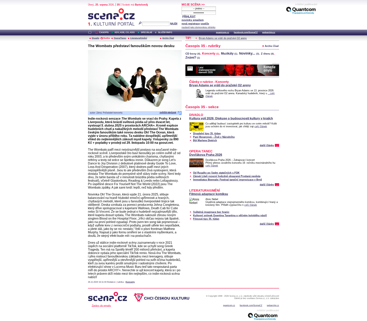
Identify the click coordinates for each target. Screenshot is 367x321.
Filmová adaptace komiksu (208, 194)
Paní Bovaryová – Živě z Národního (214, 137)
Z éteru (267, 53)
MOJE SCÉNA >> (193, 4)
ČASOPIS (104, 32)
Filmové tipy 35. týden (206, 218)
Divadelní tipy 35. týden (207, 133)
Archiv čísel (168, 38)
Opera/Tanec (120, 38)
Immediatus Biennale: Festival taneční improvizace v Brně (227, 179)
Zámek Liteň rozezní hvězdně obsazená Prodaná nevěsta (226, 176)
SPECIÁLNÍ (146, 32)
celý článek (260, 126)
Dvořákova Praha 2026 (205, 154)
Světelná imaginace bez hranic (211, 212)
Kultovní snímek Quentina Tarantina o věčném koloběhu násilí (230, 215)
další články (267, 145)
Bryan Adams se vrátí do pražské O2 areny (223, 38)
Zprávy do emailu (101, 305)
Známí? (192, 57)
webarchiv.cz (268, 32)
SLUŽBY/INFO (165, 32)
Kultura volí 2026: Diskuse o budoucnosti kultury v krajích (231, 118)
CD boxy (192, 53)
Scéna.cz (94, 9)
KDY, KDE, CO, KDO (125, 32)
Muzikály (229, 53)
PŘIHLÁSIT (189, 16)
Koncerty (130, 282)
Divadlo (95, 38)
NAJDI (173, 23)
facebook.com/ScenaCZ (246, 32)
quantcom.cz (222, 32)
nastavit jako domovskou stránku (198, 27)
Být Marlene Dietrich (205, 140)
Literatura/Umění (138, 38)
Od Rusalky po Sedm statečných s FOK (216, 172)
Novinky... (249, 53)
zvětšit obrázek (168, 112)
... (277, 145)
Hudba (106, 38)
